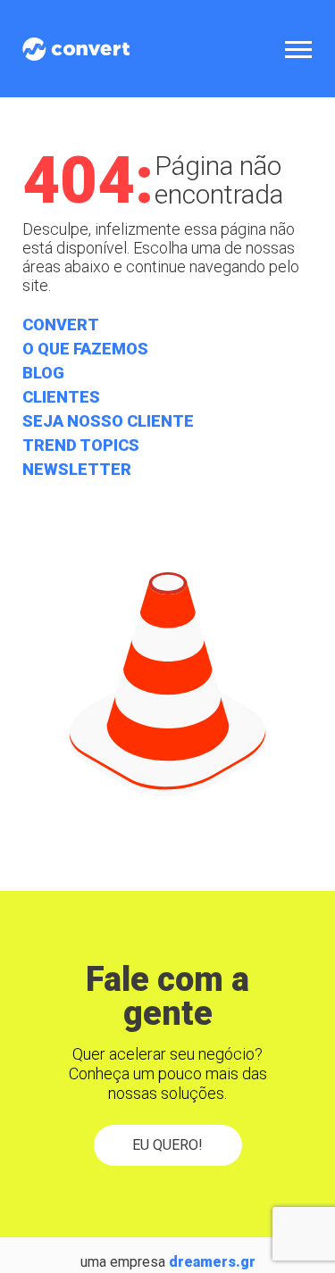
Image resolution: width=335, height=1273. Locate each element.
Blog (43, 372)
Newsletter (76, 469)
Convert (60, 324)
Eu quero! (167, 1144)
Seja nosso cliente (108, 421)
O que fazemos (85, 348)
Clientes (61, 396)
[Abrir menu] (298, 48)
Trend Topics (80, 445)
